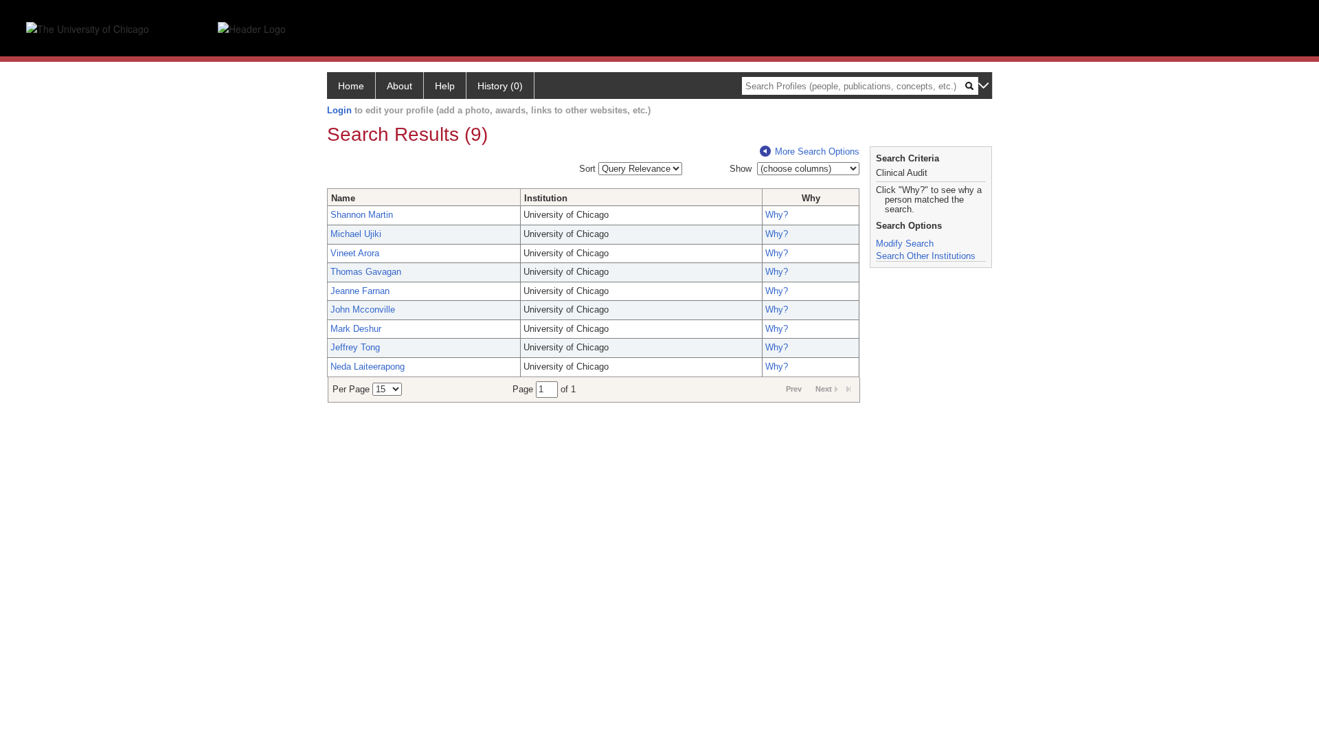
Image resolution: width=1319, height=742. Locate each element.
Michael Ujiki (355, 234)
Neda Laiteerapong (367, 366)
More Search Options (817, 151)
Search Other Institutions (926, 256)
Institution (545, 198)
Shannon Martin (361, 215)
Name (343, 198)
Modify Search (905, 243)
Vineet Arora (354, 253)
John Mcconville (362, 309)
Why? (776, 215)
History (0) (500, 85)
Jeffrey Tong (355, 347)
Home (351, 85)
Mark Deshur (355, 329)
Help (445, 85)
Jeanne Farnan (360, 291)
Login (339, 110)
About (399, 85)
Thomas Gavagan (365, 272)
